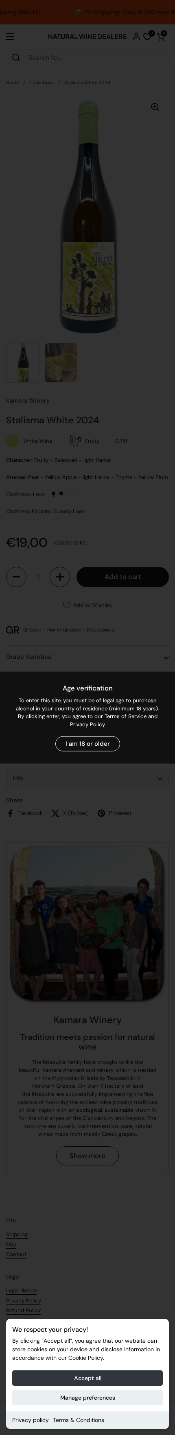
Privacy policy (30, 1420)
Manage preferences (87, 1397)
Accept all (87, 1378)
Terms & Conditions (78, 1420)
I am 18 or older (88, 744)
